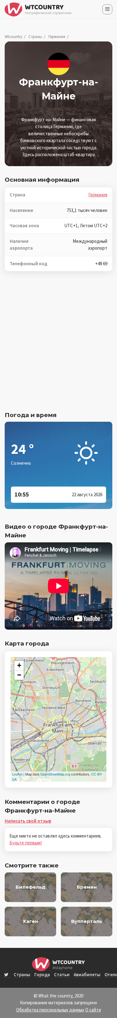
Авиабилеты (87, 974)
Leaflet (17, 773)
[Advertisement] (58, 345)
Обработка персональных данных (50, 1010)
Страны (35, 36)
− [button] (19, 675)
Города (42, 974)
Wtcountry (13, 36)
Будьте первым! (25, 843)
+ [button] (19, 665)
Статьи (62, 974)
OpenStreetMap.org (55, 773)
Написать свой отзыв (28, 821)
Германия (56, 36)
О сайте (93, 1010)
